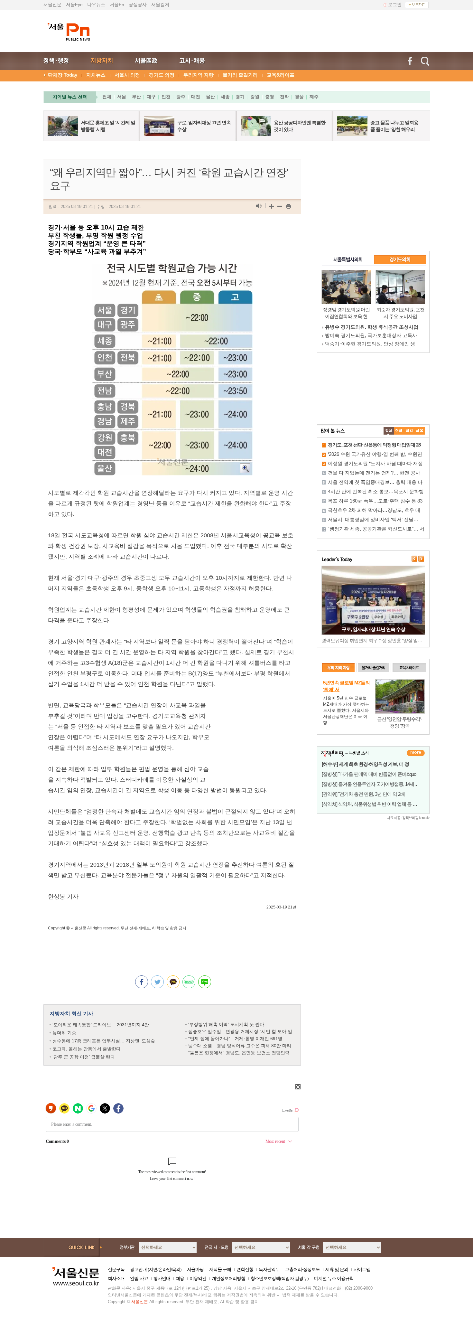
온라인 (164, 1269)
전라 (284, 96)
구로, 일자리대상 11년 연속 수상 (373, 629)
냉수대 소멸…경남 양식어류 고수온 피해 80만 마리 (239, 1045)
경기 (240, 96)
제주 (314, 96)
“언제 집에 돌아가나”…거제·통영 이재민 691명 (235, 1038)
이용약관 (198, 1278)
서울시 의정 (127, 75)
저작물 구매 (220, 1269)
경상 (299, 96)
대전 (195, 96)
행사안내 (161, 1278)
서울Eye (74, 4)
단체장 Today (62, 75)
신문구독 (116, 1269)
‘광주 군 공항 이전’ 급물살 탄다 (83, 1056)
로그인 (395, 4)
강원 (254, 96)
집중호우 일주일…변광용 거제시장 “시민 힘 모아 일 (240, 1031)
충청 (269, 96)
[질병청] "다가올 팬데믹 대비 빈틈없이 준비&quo (369, 774)
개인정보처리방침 (228, 1278)
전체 (106, 96)
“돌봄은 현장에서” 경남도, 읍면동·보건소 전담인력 (239, 1052)
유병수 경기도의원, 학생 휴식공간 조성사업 (371, 327)
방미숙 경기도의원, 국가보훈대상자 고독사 (371, 335)
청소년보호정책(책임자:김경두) (280, 1278)
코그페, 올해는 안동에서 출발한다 (86, 1048)
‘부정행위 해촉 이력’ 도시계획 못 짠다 (226, 1024)
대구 (151, 96)
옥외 (176, 1269)
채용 (180, 1278)
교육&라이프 (280, 75)
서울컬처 (160, 4)
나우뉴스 (96, 4)
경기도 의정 (161, 75)
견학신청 (244, 1269)
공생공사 (138, 4)
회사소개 (116, 1278)
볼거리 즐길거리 (240, 75)
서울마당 (195, 1269)
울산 (210, 96)
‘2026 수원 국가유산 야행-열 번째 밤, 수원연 (375, 454)
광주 (180, 96)
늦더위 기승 (64, 1032)
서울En (117, 4)
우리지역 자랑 (198, 75)
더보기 (416, 753)
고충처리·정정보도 (302, 1269)
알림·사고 (139, 1278)
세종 (225, 96)
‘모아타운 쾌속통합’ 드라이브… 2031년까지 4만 (100, 1024)
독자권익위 (269, 1269)
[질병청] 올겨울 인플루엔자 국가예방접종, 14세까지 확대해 (380, 784)
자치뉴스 (96, 75)
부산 (136, 96)
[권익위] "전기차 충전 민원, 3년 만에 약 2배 (363, 794)
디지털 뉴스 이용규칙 (334, 1278)
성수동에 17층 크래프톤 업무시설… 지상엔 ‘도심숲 (103, 1040)
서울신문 (52, 4)
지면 (153, 1269)
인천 (166, 96)
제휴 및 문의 (336, 1269)
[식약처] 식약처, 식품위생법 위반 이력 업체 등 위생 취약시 (379, 804)
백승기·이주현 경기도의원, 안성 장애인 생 (370, 343)
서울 (121, 96)
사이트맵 (362, 1269)
